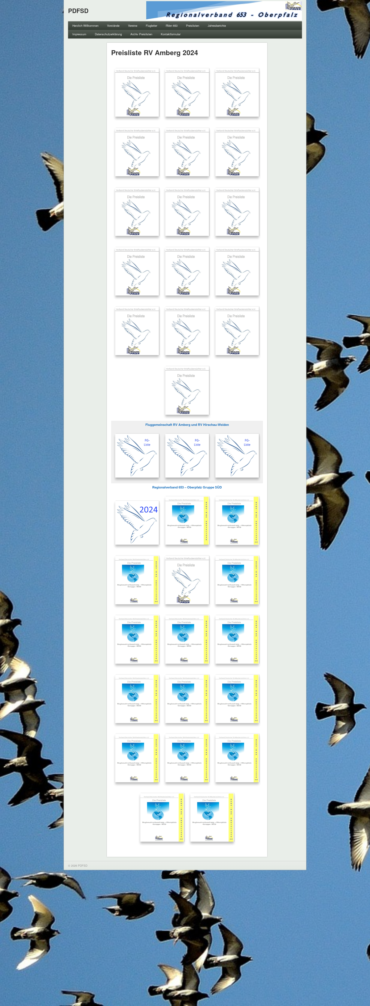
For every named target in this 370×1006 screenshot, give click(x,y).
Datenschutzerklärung (108, 34)
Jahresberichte (217, 26)
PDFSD (78, 10)
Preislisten (192, 26)
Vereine (132, 26)
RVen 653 (172, 26)
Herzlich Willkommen (85, 26)
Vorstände (113, 26)
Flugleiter (151, 26)
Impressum (79, 34)
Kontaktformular (171, 34)
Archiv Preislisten (141, 34)
